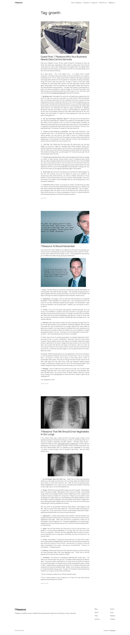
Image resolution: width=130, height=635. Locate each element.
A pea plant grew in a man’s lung (68, 443)
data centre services (59, 93)
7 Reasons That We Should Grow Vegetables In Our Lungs (65, 433)
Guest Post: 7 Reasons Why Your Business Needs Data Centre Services (64, 58)
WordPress (112, 630)
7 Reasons (18, 3)
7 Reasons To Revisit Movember (58, 246)
